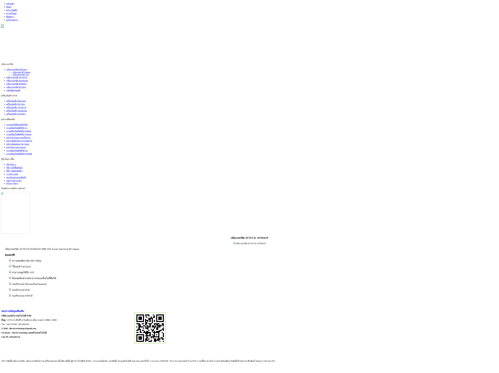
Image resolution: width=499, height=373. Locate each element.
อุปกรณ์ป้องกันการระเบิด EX (19, 141)
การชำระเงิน (12, 174)
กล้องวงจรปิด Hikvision (16, 69)
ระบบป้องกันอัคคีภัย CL (17, 128)
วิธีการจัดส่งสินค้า (14, 171)
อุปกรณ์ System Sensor (16, 147)
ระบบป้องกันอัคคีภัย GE (17, 150)
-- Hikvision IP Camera (20, 72)
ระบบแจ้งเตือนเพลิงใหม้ (17, 125)
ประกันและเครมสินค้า (16, 177)
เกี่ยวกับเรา (11, 164)
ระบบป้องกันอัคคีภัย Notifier (18, 131)
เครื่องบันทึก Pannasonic (16, 111)
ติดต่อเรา (10, 17)
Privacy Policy (12, 183)
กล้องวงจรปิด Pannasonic (17, 81)
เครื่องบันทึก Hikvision (16, 101)
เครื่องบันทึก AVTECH (16, 107)
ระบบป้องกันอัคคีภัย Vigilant (18, 134)
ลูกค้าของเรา (12, 20)
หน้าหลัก (10, 4)
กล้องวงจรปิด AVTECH (16, 77)
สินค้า (9, 7)
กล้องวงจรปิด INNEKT (16, 84)
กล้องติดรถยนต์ (13, 90)
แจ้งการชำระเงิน (13, 181)
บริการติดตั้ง (11, 10)
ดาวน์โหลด (11, 13)
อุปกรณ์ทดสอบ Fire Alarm (17, 144)
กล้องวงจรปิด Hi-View (16, 87)
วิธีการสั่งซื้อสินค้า (14, 168)
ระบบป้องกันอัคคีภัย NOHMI (19, 154)
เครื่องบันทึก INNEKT (16, 114)
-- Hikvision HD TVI (20, 74)
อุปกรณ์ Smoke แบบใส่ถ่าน (18, 137)
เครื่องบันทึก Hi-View (15, 104)
